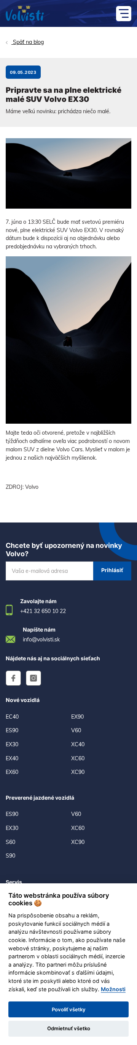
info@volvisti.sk (41, 639)
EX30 (12, 744)
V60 (76, 730)
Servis (14, 882)
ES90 (12, 730)
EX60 (12, 772)
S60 (10, 842)
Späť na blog (27, 42)
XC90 (77, 772)
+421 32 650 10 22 (43, 611)
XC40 (77, 744)
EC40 (12, 716)
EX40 (12, 758)
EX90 (77, 716)
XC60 (77, 758)
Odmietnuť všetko (68, 1028)
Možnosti (113, 989)
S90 (10, 855)
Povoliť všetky (69, 1009)
